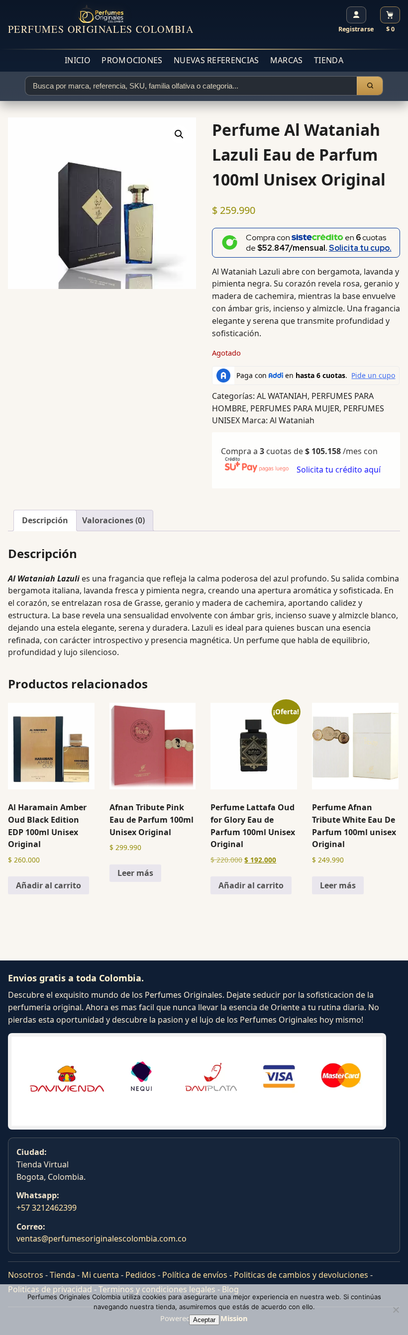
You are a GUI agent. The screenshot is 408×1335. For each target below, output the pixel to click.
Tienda (328, 60)
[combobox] (191, 86)
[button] (179, 134)
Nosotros (25, 1274)
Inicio (78, 60)
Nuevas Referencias (216, 60)
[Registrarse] (356, 14)
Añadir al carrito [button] (48, 885)
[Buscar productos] (370, 86)
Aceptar (204, 1320)
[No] (396, 1310)
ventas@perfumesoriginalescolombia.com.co (101, 1238)
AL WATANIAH (282, 395)
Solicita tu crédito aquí (339, 469)
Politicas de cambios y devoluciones (301, 1274)
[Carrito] (390, 14)
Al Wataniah (292, 420)
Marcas (286, 60)
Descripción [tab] (45, 520)
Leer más (135, 872)
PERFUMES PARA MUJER (294, 408)
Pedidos (140, 1274)
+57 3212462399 (46, 1207)
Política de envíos (194, 1274)
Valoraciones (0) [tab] (113, 520)
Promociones (132, 60)
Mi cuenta (100, 1274)
